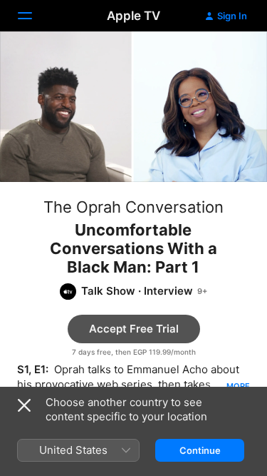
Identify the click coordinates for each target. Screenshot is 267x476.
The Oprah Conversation (133, 207)
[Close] (24, 405)
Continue (200, 450)
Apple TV (133, 16)
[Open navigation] (33, 15)
